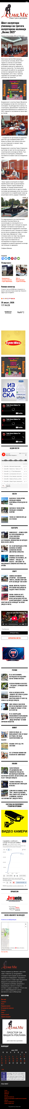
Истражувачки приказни (7, 1008)
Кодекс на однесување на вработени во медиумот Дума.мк (15, 1099)
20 (13, 1061)
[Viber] (15, 258)
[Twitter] (6, 258)
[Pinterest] (12, 258)
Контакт (6, 1095)
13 (13, 1059)
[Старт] (3, 624)
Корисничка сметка (14, 638)
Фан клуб (3, 999)
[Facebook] (2, 258)
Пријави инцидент (6, 1017)
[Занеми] (23, 624)
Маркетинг (6, 1092)
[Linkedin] (9, 258)
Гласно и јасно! (5, 1014)
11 (5, 1059)
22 (20, 1061)
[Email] (18, 258)
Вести (2, 1004)
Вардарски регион (5, 1006)
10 (1, 1059)
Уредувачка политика (9, 1097)
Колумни (3, 1010)
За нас (5, 1090)
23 (24, 1061)
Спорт (2, 1012)
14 (17, 1059)
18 (5, 1061)
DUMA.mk (7, 489)
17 (1, 1061)
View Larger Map (4, 951)
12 (9, 1059)
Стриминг (3, 1002)
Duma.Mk (3, 489)
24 (2, 1063)
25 (5, 1063)
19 (9, 1061)
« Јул (2, 1069)
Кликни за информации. (9, 919)
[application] (14, 618)
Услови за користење (9, 1103)
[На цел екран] (26, 624)
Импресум (6, 1093)
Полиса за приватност (9, 1101)
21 (17, 1061)
